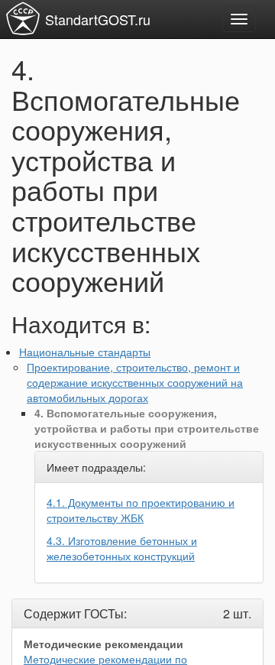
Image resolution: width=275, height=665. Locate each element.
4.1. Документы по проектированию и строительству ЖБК (141, 510)
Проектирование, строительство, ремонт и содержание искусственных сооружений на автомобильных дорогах (135, 382)
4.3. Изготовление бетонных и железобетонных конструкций (122, 548)
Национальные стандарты (84, 351)
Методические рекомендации (103, 643)
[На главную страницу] (23, 18)
